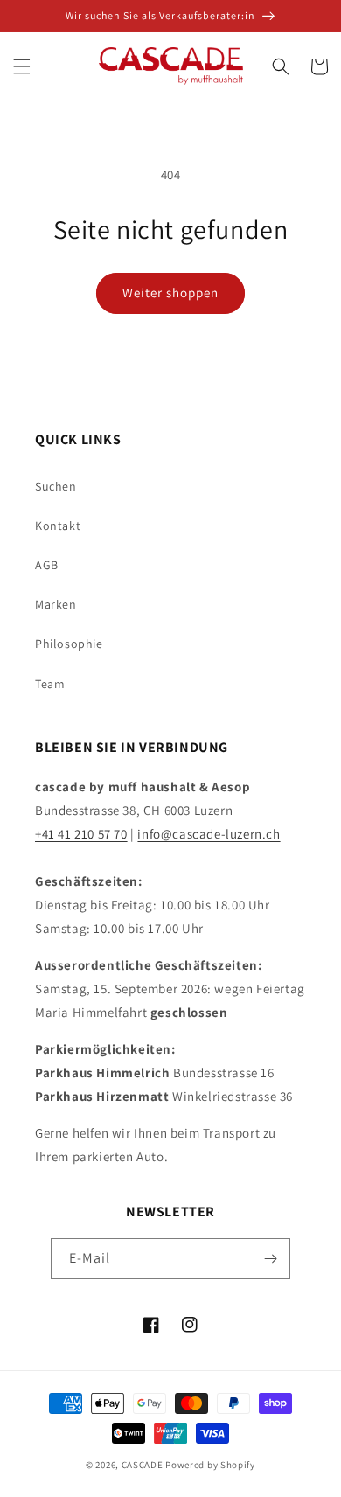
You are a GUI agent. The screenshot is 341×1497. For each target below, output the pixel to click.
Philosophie (69, 643)
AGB (47, 565)
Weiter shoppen (170, 292)
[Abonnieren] (270, 1258)
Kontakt (57, 525)
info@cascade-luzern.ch (208, 833)
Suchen (56, 486)
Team (50, 684)
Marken (56, 604)
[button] (22, 66)
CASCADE (143, 1465)
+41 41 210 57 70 (81, 833)
